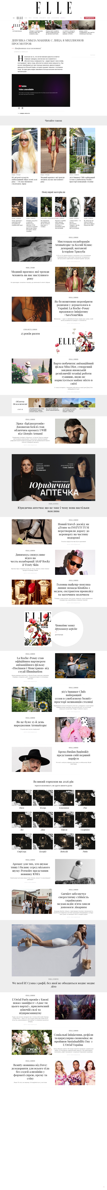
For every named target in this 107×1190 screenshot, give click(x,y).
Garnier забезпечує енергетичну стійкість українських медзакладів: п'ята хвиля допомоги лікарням (73, 900)
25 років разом (30, 333)
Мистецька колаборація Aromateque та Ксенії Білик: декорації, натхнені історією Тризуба (73, 246)
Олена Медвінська (75, 261)
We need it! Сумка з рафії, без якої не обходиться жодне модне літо (53, 984)
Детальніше (59, 635)
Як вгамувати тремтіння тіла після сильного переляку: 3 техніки (45, 223)
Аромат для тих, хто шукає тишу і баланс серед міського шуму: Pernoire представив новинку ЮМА (30, 869)
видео (22, 113)
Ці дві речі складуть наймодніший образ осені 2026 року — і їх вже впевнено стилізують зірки (24, 180)
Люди (48, 17)
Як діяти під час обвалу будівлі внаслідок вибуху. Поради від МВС (89, 223)
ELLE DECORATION (55, 17)
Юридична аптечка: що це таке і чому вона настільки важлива (53, 509)
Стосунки (35, 17)
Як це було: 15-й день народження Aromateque (30, 723)
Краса (30, 17)
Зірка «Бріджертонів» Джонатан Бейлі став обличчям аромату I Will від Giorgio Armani (30, 428)
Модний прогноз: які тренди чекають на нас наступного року (53, 179)
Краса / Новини (73, 237)
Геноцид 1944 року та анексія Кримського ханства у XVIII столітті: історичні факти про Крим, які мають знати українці (31, 226)
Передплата (89, 18)
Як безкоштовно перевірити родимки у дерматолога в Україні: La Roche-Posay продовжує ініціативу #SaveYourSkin (74, 308)
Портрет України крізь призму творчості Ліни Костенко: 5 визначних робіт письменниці (60, 224)
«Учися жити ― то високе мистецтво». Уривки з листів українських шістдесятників (75, 224)
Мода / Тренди (30, 267)
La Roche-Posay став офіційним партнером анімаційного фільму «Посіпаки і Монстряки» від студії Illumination (30, 664)
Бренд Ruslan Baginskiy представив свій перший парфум (73, 755)
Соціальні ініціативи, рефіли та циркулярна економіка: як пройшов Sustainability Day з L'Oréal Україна (73, 1040)
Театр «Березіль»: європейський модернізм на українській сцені (17, 223)
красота (27, 113)
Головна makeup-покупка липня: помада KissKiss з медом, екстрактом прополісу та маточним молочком (73, 589)
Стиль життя (42, 17)
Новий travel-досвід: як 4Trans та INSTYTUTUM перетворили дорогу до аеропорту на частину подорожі (73, 530)
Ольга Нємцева (32, 882)
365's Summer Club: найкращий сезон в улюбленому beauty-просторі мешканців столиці (82, 179)
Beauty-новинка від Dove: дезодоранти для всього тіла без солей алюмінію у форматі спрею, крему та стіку (30, 1071)
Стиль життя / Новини (30, 329)
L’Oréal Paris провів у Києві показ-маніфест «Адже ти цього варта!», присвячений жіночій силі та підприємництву (30, 1006)
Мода (26, 17)
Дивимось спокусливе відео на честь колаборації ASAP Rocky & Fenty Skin (30, 560)
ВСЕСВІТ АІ (63, 17)
